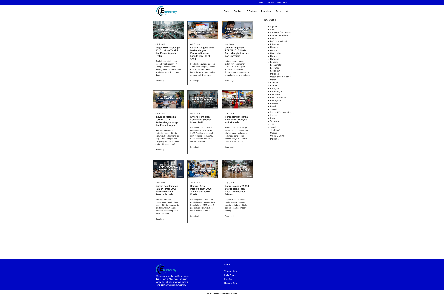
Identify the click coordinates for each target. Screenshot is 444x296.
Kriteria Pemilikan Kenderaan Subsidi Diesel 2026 (200, 119)
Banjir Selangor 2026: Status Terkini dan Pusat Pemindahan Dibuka (237, 190)
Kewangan (275, 71)
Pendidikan (266, 11)
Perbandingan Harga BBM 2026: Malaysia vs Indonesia (236, 119)
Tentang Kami (230, 271)
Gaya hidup (275, 53)
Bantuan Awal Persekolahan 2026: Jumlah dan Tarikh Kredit (201, 190)
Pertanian (274, 103)
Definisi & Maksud (278, 41)
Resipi (273, 106)
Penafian (228, 279)
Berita (226, 11)
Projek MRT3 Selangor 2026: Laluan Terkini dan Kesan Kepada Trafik (168, 51)
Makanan (274, 74)
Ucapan (274, 133)
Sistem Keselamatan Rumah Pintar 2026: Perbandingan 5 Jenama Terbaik (167, 190)
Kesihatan (274, 68)
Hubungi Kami (282, 2)
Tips (272, 124)
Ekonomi (274, 47)
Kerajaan (274, 62)
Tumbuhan (275, 130)
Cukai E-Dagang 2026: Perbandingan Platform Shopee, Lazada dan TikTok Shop (202, 53)
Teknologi (274, 121)
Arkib (272, 29)
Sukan (273, 118)
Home (261, 2)
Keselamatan (276, 65)
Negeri (273, 80)
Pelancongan (276, 91)
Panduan (238, 11)
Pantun (273, 85)
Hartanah (274, 59)
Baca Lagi (160, 80)
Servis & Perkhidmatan (280, 112)
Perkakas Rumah (278, 97)
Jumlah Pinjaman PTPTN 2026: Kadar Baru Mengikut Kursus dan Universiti (237, 51)
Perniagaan (275, 100)
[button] (287, 11)
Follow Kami (270, 2)
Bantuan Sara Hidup (279, 35)
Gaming (273, 50)
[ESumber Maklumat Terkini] (166, 11)
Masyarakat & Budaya (280, 77)
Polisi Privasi (230, 275)
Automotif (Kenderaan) (280, 32)
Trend (278, 11)
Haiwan (273, 56)
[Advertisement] (203, 243)
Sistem (273, 115)
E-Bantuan (252, 11)
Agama (273, 26)
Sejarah (273, 109)
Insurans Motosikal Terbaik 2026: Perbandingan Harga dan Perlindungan (167, 121)
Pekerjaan (274, 88)
